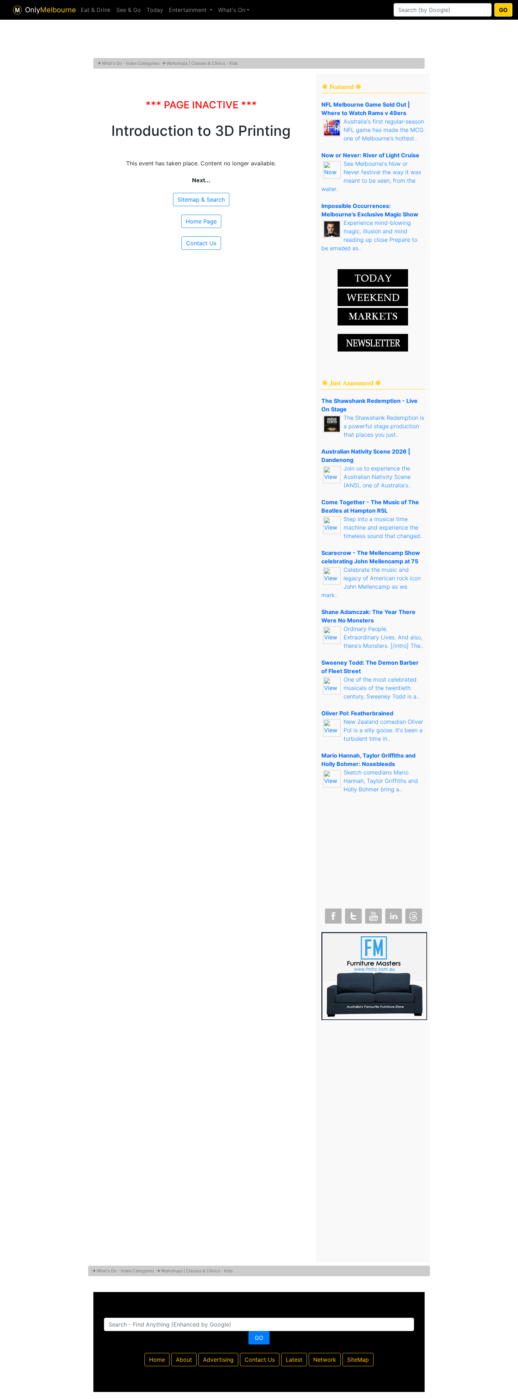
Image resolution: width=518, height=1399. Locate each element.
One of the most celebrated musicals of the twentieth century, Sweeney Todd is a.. (381, 688)
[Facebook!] (332, 914)
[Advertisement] (259, 40)
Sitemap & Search (201, 199)
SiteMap (358, 1359)
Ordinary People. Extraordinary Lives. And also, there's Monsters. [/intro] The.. (383, 637)
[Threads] (413, 914)
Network (324, 1359)
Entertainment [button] (188, 9)
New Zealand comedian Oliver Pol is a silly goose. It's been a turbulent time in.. (383, 730)
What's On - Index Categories (130, 63)
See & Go (128, 9)
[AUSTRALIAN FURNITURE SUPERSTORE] (374, 975)
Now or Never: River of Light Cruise (370, 155)
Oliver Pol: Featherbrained (357, 713)
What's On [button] (231, 9)
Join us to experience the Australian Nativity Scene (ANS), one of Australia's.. (377, 477)
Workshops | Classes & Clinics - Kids (202, 63)
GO (503, 9)
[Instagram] (393, 914)
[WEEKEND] (373, 315)
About (184, 1359)
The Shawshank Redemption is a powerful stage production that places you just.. (384, 426)
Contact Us (201, 243)
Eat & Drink (96, 9)
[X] (353, 914)
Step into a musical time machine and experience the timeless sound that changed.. (383, 527)
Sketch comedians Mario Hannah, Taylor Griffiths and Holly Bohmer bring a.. (381, 781)
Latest (294, 1359)
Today (155, 9)
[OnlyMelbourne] (17, 10)
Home (157, 1359)
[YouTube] (373, 914)
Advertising (218, 1359)
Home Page (201, 221)
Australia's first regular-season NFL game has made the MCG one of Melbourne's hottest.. (384, 130)
